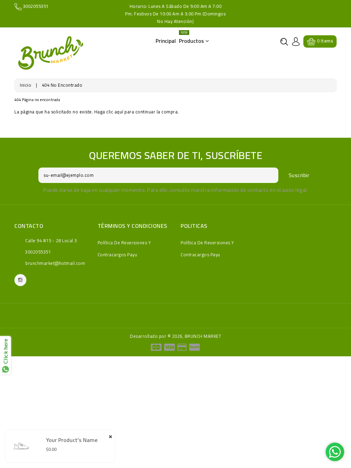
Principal (166, 41)
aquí (118, 112)
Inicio (25, 85)
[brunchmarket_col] (20, 280)
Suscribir (299, 175)
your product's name (72, 440)
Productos (192, 39)
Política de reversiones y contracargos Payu (124, 248)
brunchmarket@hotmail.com (55, 263)
